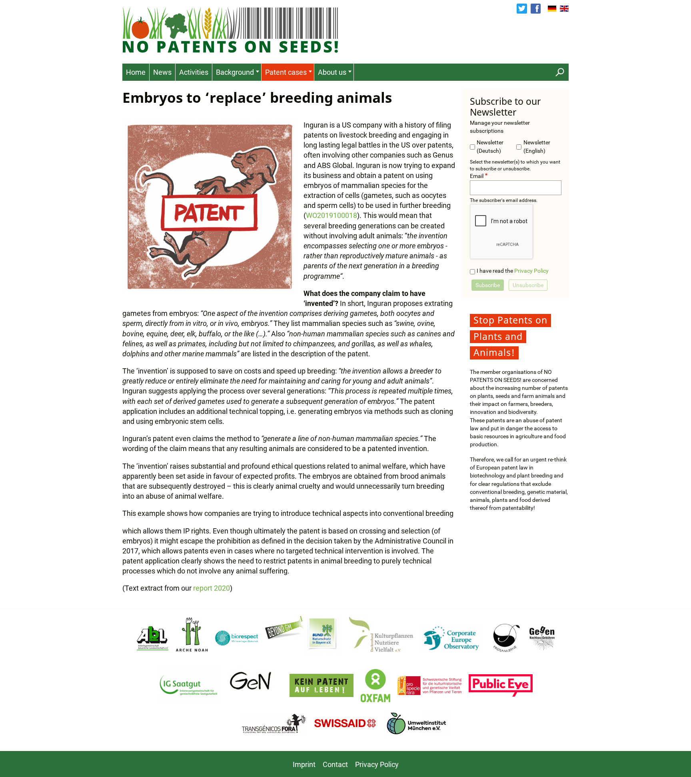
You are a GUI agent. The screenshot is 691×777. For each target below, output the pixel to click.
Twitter (522, 9)
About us (332, 72)
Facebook (536, 9)
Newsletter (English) (536, 146)
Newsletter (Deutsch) (490, 146)
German (552, 9)
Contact (335, 764)
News (162, 72)
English (564, 9)
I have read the (513, 271)
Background (235, 72)
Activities (193, 72)
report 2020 (211, 588)
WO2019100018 (331, 215)
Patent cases (286, 72)
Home (136, 72)
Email (476, 176)
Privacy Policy (531, 271)
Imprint (304, 764)
